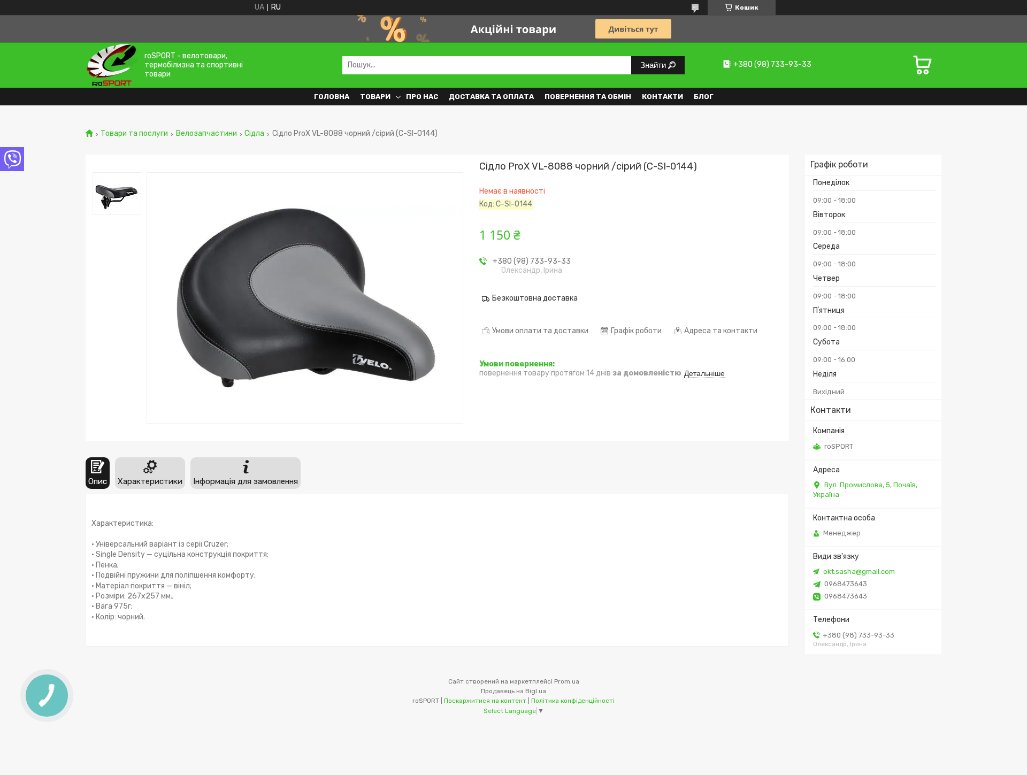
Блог (704, 97)
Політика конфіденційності (573, 700)
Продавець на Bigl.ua (513, 691)
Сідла (254, 133)
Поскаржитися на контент (485, 700)
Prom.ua (566, 681)
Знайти (654, 65)
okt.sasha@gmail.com (859, 571)
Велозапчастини (206, 133)
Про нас (422, 97)
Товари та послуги (134, 133)
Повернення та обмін (588, 97)
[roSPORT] (111, 65)
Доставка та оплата (491, 97)
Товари (375, 97)
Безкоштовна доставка (535, 298)
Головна (331, 97)
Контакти (662, 97)
